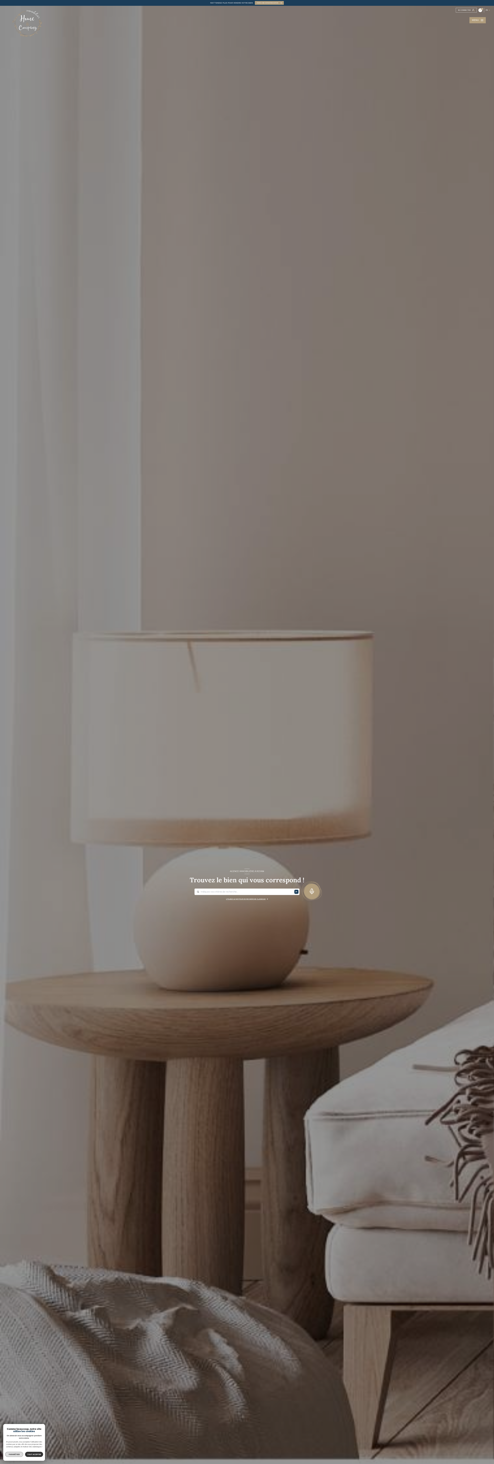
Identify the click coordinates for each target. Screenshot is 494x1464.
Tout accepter (34, 1454)
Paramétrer (14, 1454)
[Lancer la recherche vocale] (312, 891)
